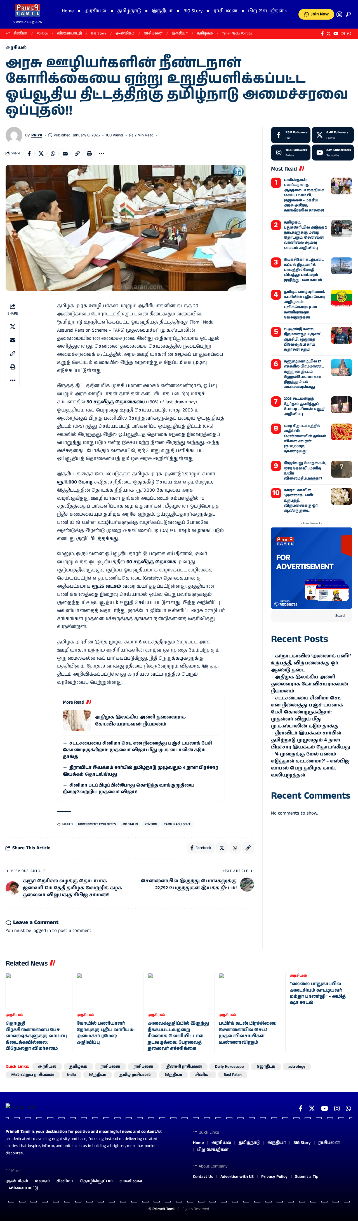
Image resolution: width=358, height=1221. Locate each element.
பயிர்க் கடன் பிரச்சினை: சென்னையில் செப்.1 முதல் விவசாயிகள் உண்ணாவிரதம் (247, 1032)
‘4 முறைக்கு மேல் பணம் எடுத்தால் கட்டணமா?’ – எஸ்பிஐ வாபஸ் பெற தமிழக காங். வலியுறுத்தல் (310, 764)
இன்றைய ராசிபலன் (32, 1075)
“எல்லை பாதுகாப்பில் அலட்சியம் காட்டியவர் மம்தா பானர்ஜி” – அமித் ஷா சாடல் (318, 993)
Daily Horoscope (229, 1066)
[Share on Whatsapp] (53, 153)
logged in (41, 930)
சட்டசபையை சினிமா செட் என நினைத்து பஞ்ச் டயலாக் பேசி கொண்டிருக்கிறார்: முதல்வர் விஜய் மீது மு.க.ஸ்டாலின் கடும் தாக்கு (137, 750)
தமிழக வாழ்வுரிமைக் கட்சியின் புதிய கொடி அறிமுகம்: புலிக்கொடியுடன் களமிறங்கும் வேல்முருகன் (304, 304)
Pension (151, 824)
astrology (296, 1066)
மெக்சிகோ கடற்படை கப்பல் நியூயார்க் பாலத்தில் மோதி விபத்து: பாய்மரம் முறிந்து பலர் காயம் (304, 270)
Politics (42, 33)
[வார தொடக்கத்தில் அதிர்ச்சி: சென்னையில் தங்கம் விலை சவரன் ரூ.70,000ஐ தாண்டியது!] (341, 432)
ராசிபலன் (153, 33)
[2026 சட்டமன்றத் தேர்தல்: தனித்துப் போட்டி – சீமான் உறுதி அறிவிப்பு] (341, 404)
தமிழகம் (205, 33)
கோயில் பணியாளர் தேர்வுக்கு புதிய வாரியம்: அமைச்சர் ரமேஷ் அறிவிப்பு (106, 1032)
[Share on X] (41, 153)
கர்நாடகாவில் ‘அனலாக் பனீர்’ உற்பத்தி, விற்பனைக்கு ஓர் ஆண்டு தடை (311, 663)
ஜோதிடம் (266, 1066)
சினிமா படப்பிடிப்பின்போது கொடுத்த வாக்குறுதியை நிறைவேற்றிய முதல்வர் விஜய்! (128, 788)
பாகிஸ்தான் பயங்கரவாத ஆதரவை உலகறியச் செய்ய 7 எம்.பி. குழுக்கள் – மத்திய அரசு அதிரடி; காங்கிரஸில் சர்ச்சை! (304, 195)
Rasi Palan (233, 1075)
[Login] (339, 14)
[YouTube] (336, 33)
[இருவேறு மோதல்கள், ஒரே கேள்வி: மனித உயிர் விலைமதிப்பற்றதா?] (341, 469)
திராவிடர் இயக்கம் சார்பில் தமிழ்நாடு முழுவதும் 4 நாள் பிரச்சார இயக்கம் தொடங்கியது (310, 740)
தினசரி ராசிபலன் (184, 1066)
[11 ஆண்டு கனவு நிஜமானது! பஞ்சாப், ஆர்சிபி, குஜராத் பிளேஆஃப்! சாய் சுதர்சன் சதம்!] (341, 335)
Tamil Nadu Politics (237, 33)
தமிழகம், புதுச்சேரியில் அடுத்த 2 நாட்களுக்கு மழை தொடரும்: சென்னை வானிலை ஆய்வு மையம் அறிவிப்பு (305, 235)
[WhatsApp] (349, 33)
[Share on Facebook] (29, 153)
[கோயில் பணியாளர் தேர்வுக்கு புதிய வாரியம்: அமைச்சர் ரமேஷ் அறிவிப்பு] (108, 991)
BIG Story (98, 33)
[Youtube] (333, 153)
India (71, 1075)
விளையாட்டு (69, 33)
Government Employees (97, 824)
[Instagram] (343, 33)
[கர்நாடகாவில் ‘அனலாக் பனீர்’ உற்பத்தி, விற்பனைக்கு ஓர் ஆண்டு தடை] (341, 496)
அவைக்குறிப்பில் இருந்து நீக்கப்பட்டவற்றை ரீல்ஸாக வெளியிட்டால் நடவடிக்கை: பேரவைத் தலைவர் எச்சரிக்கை (178, 1036)
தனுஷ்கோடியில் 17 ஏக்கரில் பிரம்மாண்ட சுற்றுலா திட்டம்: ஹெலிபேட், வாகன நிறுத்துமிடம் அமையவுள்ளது (304, 374)
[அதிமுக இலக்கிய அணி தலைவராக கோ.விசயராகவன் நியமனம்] (77, 720)
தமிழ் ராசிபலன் (135, 1075)
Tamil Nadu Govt (177, 824)
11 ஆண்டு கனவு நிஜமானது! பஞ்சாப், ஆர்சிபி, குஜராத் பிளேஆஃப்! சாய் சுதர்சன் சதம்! (303, 339)
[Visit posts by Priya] (14, 135)
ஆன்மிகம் (125, 33)
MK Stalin (130, 824)
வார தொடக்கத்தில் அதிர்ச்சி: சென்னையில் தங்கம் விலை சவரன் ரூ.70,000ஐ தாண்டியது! (305, 438)
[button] (347, 14)
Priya (36, 135)
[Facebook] (322, 33)
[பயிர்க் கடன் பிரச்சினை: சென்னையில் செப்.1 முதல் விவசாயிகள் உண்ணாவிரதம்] (250, 991)
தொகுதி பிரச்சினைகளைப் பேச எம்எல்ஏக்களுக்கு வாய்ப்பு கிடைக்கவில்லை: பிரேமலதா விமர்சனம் (36, 1036)
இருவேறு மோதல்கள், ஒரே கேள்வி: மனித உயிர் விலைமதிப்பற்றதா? (305, 471)
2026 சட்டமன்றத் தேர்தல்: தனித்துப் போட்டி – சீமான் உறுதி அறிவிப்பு (304, 406)
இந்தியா (180, 33)
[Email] (65, 153)
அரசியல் (16, 48)
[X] (328, 33)
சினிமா (20, 33)
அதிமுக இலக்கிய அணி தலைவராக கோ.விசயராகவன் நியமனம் (140, 720)
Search (341, 615)
